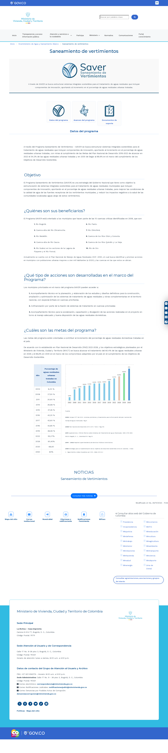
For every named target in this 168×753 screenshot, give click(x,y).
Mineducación (152, 531)
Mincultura (150, 536)
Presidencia (128, 522)
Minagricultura (152, 541)
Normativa (108, 35)
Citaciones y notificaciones (66, 520)
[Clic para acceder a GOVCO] (34, 733)
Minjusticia (127, 531)
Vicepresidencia (130, 527)
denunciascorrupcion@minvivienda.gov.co (36, 694)
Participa (80, 35)
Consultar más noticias (83, 496)
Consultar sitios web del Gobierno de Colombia (136, 514)
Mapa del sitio (11, 519)
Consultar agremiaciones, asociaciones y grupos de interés (137, 579)
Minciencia (150, 556)
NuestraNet (47, 519)
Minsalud (127, 560)
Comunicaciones (126, 35)
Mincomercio (152, 522)
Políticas (21, 711)
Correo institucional (29, 520)
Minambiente (152, 546)
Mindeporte (151, 560)
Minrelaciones (129, 551)
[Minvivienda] (130, 615)
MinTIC (149, 527)
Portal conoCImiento (145, 35)
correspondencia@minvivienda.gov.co (54, 684)
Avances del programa (84, 120)
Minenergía (127, 565)
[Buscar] (134, 17)
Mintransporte (152, 551)
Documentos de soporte (109, 121)
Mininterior (127, 546)
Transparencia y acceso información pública (32, 35)
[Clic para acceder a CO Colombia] (15, 733)
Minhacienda (128, 556)
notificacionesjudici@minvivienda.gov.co (68, 687)
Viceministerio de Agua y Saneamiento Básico (38, 44)
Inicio (14, 35)
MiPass (102, 519)
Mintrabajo (127, 541)
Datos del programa (58, 120)
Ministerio (93, 35)
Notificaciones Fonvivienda (84, 520)
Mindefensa (128, 536)
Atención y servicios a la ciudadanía (59, 35)
